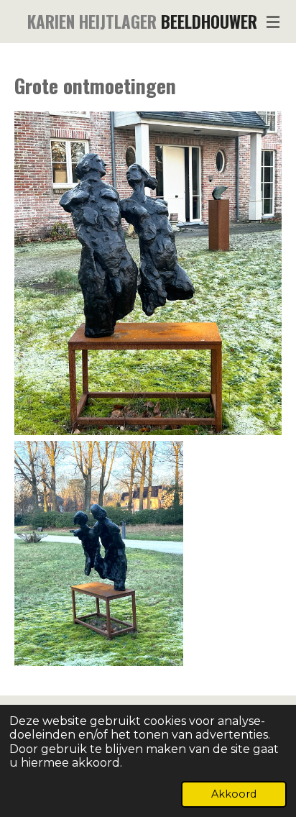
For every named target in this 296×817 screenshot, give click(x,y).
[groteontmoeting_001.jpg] (148, 273)
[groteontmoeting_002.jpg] (98, 554)
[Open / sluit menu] (273, 21)
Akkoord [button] (233, 794)
